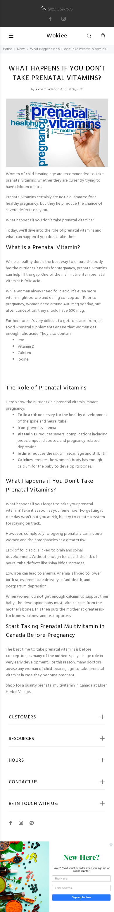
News (21, 49)
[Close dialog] (111, 844)
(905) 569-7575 (60, 9)
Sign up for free (81, 897)
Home (7, 49)
